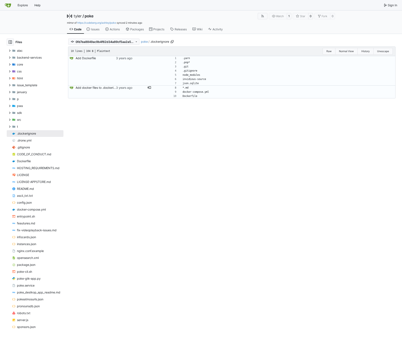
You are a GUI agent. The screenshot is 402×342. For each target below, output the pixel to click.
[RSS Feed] (262, 16)
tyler (78, 16)
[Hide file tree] (10, 42)
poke (89, 16)
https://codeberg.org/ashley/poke (96, 22)
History (365, 51)
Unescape (383, 51)
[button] (149, 88)
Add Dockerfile (86, 58)
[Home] (8, 5)
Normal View (346, 51)
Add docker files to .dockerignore (98, 87)
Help (37, 5)
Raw (329, 51)
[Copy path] (172, 41)
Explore (23, 5)
